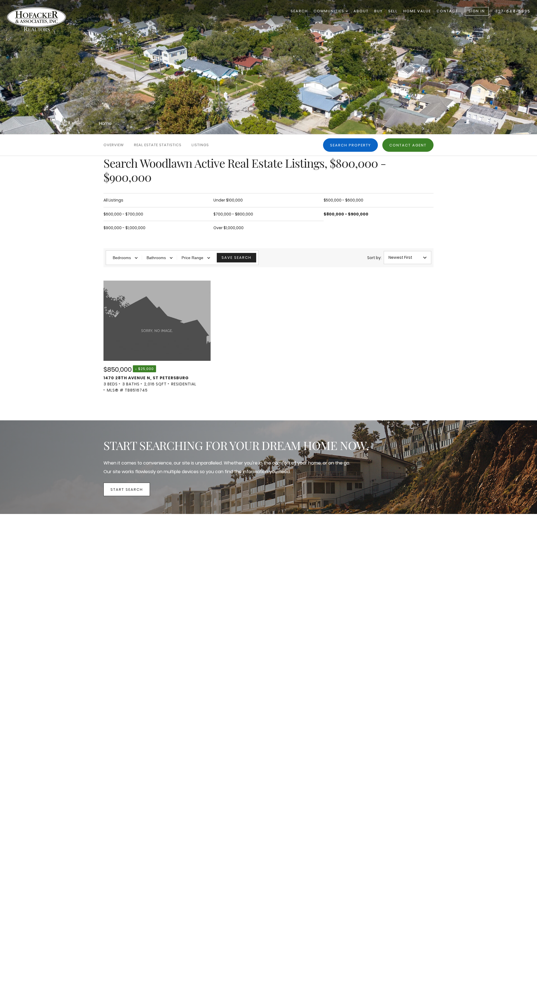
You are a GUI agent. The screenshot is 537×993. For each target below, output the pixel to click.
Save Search (236, 257)
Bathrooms (156, 257)
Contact (447, 11)
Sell (393, 11)
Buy (378, 11)
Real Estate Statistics (158, 145)
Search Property (350, 145)
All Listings (113, 200)
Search (299, 11)
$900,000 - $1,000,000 (124, 228)
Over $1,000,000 (228, 228)
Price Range (192, 257)
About (361, 11)
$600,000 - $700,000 (123, 214)
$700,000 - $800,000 (233, 214)
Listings (200, 145)
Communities (330, 11)
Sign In (476, 11)
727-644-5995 (512, 11)
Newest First (400, 257)
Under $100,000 (228, 200)
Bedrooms (122, 257)
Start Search (126, 489)
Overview (113, 145)
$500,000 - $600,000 (343, 200)
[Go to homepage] (42, 19)
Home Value (417, 11)
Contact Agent (408, 145)
